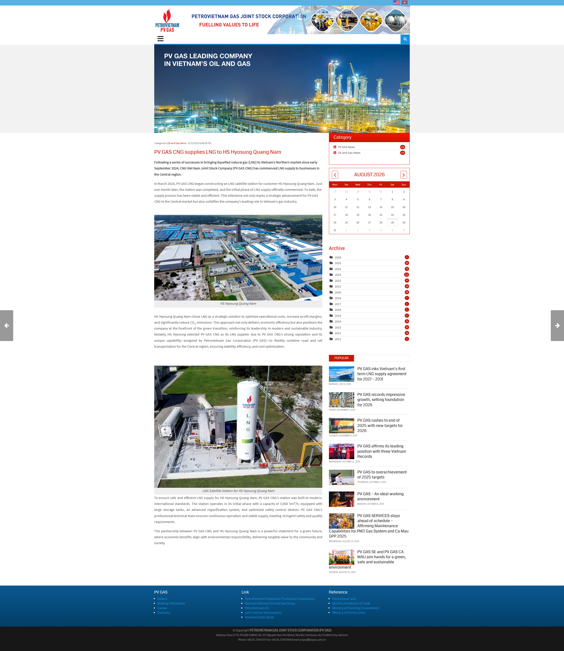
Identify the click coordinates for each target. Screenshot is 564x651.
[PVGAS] (167, 20)
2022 (338, 281)
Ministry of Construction (348, 612)
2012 (338, 333)
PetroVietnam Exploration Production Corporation (280, 599)
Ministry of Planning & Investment (355, 608)
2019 (338, 298)
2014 (338, 321)
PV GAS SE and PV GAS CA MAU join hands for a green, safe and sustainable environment (367, 559)
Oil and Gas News (176, 143)
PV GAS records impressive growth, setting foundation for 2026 (381, 400)
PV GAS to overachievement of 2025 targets (382, 474)
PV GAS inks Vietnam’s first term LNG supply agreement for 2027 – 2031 (381, 374)
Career (162, 608)
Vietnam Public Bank (259, 617)
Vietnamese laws (344, 599)
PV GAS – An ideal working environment (380, 496)
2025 (338, 263)
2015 (338, 316)
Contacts (164, 612)
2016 (338, 310)
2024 (338, 269)
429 (402, 146)
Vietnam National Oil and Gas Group (270, 603)
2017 (338, 304)
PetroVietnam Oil (257, 608)
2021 (338, 286)
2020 (338, 292)
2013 (338, 327)
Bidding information (171, 603)
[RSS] (335, 147)
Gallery (162, 599)
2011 (338, 339)
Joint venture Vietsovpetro (263, 612)
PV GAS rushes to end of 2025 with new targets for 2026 (380, 425)
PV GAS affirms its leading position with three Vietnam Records (381, 451)
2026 (338, 257)
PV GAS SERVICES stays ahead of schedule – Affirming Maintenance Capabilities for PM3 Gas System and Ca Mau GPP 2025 (368, 526)
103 (402, 152)
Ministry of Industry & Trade (351, 603)
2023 (338, 275)
